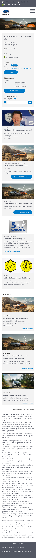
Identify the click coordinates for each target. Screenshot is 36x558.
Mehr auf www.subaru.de (12, 251)
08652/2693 (14, 65)
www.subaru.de (18, 543)
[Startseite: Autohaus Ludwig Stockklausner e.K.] (6, 12)
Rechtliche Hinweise (8, 547)
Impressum (20, 547)
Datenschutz (6, 551)
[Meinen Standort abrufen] (5, 102)
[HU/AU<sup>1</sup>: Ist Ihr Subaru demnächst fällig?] (18, 265)
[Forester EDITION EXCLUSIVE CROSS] (18, 381)
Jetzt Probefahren (14, 91)
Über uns (10, 72)
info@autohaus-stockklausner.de (21, 68)
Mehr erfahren (23, 212)
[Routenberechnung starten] (30, 102)
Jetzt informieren (21, 177)
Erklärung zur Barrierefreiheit (22, 551)
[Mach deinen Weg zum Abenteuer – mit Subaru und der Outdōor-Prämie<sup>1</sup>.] (18, 304)
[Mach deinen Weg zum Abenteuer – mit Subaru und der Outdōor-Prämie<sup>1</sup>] (18, 342)
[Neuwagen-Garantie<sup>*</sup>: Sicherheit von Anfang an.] (18, 226)
